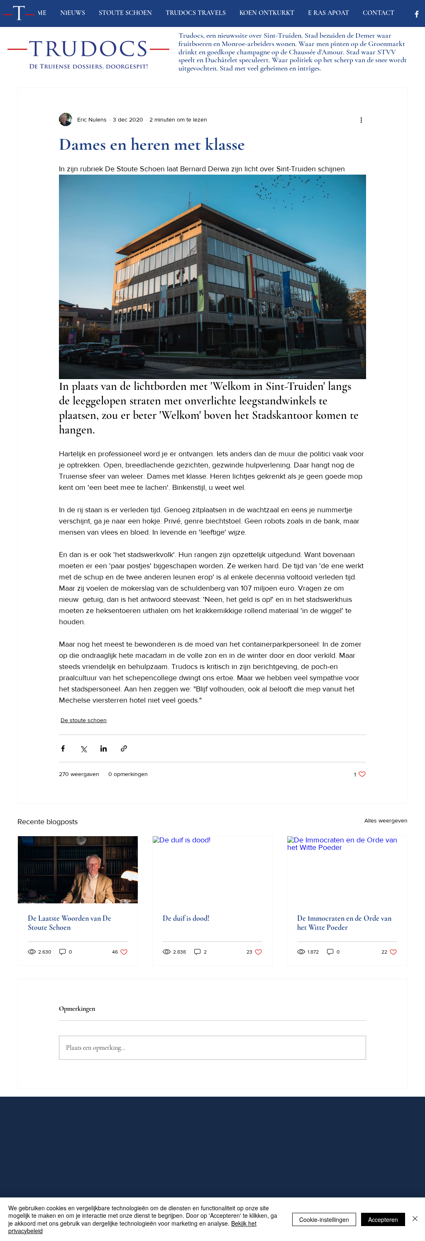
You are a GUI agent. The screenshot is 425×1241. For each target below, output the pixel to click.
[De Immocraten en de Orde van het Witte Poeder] (347, 869)
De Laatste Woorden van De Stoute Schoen (69, 923)
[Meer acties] (361, 119)
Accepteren (383, 1219)
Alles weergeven (386, 820)
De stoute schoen (84, 720)
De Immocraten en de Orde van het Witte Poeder (344, 923)
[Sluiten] (415, 1219)
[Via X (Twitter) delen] (83, 748)
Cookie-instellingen (324, 1219)
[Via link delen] (124, 748)
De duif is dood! (186, 918)
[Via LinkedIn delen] (103, 748)
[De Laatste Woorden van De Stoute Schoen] (78, 869)
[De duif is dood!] (213, 869)
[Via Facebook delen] (63, 748)
